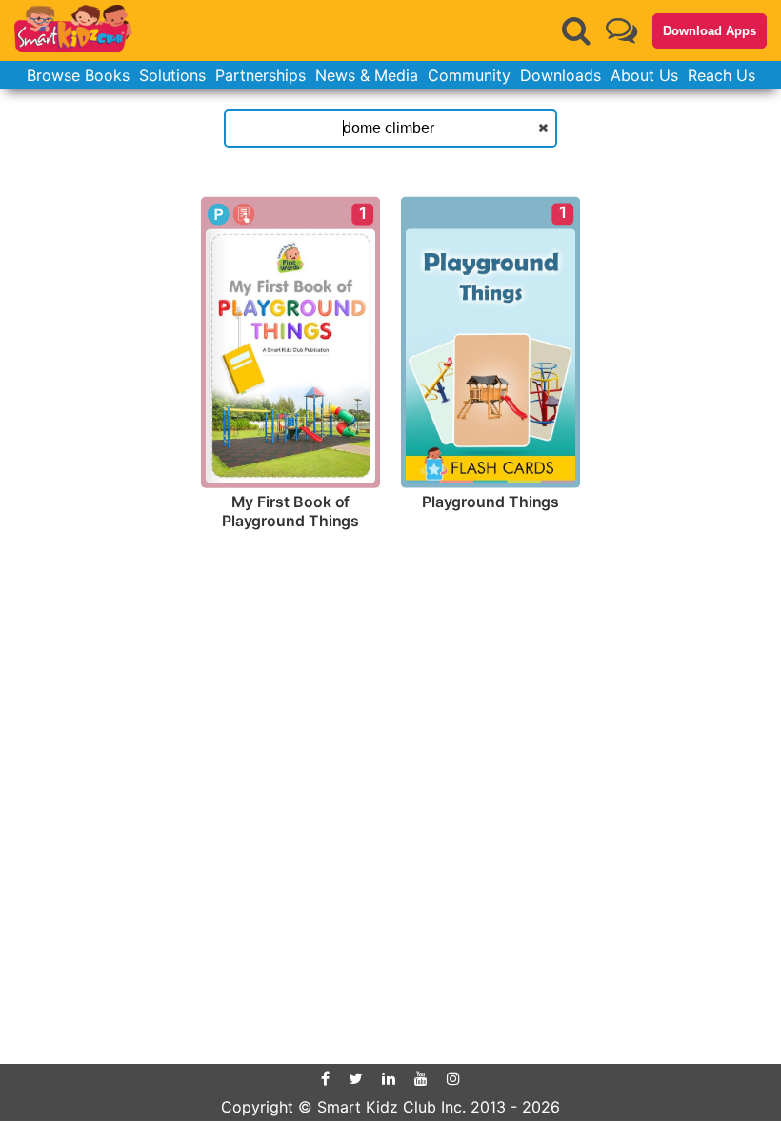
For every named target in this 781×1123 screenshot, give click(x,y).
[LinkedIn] (388, 1078)
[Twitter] (356, 1078)
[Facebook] (325, 1078)
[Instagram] (453, 1078)
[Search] (576, 30)
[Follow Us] (621, 30)
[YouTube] (421, 1078)
